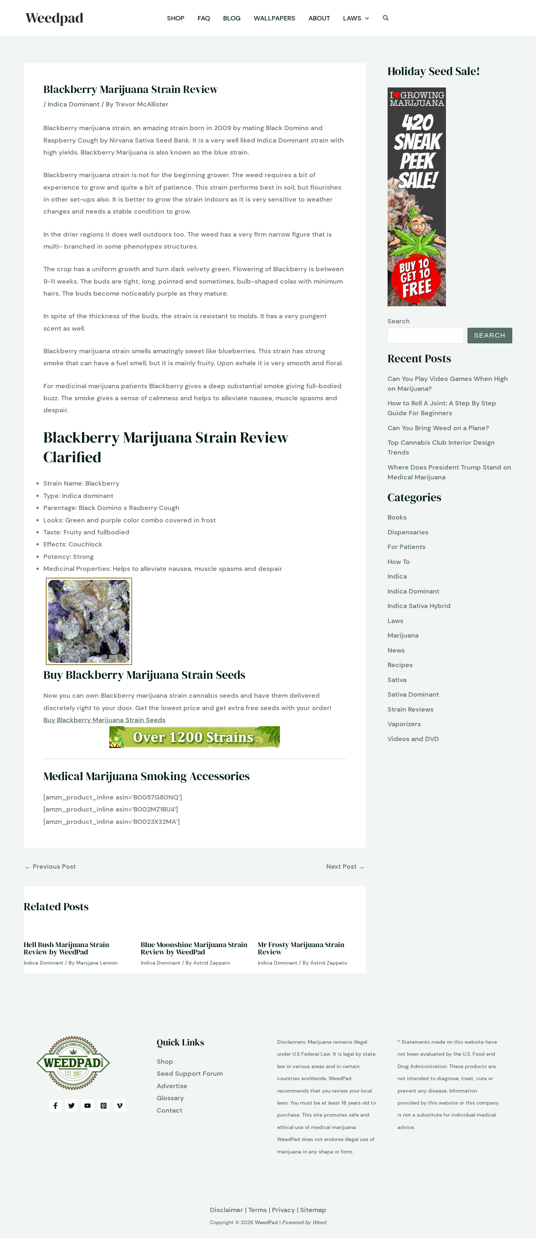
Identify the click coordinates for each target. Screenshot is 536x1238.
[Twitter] (71, 1105)
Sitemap (313, 1210)
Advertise (172, 1086)
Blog (232, 18)
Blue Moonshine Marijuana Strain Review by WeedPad (194, 948)
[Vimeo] (119, 1105)
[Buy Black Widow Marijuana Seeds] (194, 737)
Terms (257, 1210)
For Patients (407, 546)
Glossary (170, 1098)
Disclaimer (226, 1210)
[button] (365, 18)
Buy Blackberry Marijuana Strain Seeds (104, 720)
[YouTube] (87, 1105)
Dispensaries (408, 532)
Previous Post (50, 866)
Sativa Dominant (413, 694)
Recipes (400, 665)
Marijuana (403, 635)
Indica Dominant (74, 104)
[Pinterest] (103, 1105)
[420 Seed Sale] (417, 196)
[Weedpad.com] (73, 1062)
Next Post (345, 866)
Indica (397, 576)
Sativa (397, 680)
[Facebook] (55, 1105)
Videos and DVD (413, 739)
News (396, 650)
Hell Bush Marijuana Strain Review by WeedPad (66, 948)
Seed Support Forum (190, 1073)
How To (399, 561)
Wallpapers (274, 18)
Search (399, 321)
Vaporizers (404, 724)
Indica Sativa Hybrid (419, 606)
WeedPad (266, 1222)
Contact (169, 1110)
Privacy (283, 1210)
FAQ (204, 18)
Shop (176, 18)
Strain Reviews (411, 709)
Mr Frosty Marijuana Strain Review (301, 948)
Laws (352, 18)
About (319, 18)
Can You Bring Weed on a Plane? (438, 428)
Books (397, 517)
